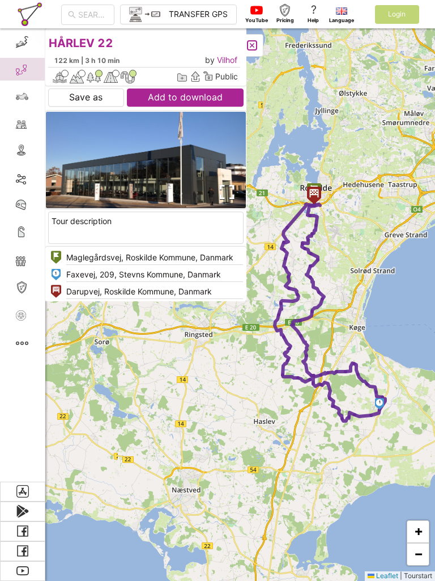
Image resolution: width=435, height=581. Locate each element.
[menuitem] (22, 42)
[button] (380, 404)
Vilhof (227, 60)
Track (40, 177)
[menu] (22, 255)
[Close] (252, 45)
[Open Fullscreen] (225, 192)
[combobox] (93, 14)
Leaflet (386, 575)
